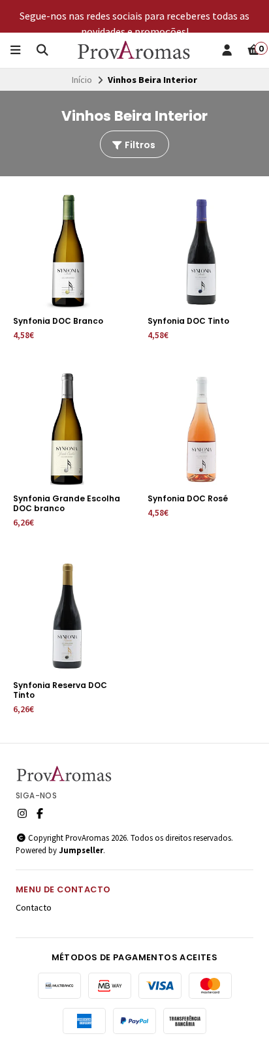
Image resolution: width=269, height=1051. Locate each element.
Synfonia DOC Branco (58, 321)
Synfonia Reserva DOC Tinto (60, 690)
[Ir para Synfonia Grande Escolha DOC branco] (67, 428)
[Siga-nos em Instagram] (22, 813)
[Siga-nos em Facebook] (39, 813)
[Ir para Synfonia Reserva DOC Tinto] (67, 615)
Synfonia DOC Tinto (188, 321)
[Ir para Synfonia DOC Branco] (67, 251)
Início (82, 80)
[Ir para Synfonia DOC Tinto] (201, 251)
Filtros (139, 144)
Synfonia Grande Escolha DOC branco (66, 503)
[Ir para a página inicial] (134, 50)
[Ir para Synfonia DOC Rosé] (201, 428)
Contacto (34, 907)
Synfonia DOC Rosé (188, 498)
